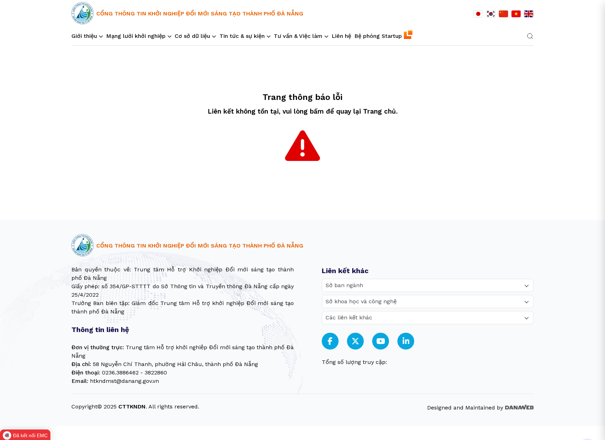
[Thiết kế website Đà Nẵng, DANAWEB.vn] (519, 406)
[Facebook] (330, 341)
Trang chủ (379, 111)
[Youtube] (380, 341)
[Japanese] (478, 14)
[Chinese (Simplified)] (503, 14)
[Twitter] (355, 341)
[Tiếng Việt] (516, 14)
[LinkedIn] (406, 341)
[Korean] (491, 14)
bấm (317, 111)
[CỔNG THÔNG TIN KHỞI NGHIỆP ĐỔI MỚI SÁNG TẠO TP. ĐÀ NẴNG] (82, 13)
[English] (529, 14)
